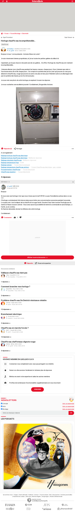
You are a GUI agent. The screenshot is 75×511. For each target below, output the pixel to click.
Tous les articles (44, 494)
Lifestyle (5, 403)
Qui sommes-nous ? (8, 494)
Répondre (30, 263)
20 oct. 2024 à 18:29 (20, 50)
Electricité (25, 33)
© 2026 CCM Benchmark (56, 496)
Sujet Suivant (68, 37)
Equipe (16, 494)
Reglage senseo (6, 165)
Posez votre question (44, 263)
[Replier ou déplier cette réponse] (73, 181)
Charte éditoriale (23, 494)
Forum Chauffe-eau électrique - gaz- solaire (46, 167)
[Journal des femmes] (10, 505)
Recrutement (56, 494)
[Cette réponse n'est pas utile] (20, 217)
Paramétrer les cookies (19, 496)
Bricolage (5, 409)
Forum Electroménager (22, 165)
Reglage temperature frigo (10, 163)
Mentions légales (36, 496)
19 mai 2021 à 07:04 (12, 188)
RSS (50, 494)
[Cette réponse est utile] (14, 217)
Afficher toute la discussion (36, 257)
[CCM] (28, 505)
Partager (19, 148)
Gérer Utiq (28, 496)
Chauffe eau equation (8, 172)
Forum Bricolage (15, 33)
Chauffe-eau (4, 44)
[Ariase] (47, 509)
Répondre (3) (8, 148)
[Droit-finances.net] (65, 505)
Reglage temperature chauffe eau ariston (15, 167)
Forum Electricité (29, 170)
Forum (7, 33)
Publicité (31, 494)
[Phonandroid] (65, 509)
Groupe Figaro (45, 496)
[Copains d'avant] (10, 509)
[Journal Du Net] (47, 505)
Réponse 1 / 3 (5, 182)
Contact (36, 494)
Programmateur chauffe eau (10, 170)
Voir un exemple (68, 403)
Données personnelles (66, 494)
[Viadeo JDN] (28, 509)
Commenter (8, 217)
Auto (4, 406)
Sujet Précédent (8, 37)
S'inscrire (37, 389)
